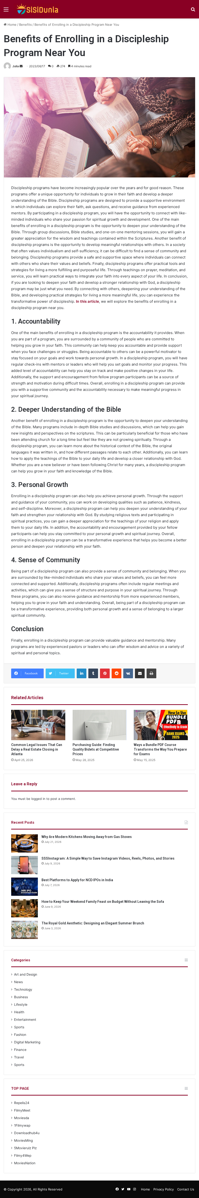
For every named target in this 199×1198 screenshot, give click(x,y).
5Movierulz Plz (25, 1148)
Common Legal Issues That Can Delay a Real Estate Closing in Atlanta (36, 749)
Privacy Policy (163, 1189)
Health (19, 1012)
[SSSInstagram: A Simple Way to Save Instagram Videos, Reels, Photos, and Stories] (24, 865)
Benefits (25, 24)
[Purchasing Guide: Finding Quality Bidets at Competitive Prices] (100, 725)
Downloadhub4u (27, 1133)
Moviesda (21, 1118)
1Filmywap (22, 1125)
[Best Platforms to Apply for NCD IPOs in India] (24, 887)
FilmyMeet (22, 1110)
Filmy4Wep (22, 1155)
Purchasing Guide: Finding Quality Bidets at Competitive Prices (96, 749)
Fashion (20, 1035)
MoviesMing (23, 1140)
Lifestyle (20, 1004)
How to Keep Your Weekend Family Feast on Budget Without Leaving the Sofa (102, 902)
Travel (19, 1057)
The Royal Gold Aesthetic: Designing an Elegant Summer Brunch (92, 923)
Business (21, 997)
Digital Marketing (27, 1042)
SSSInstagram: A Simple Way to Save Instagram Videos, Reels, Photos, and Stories (107, 858)
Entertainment (25, 1020)
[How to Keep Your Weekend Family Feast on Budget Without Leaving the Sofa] (24, 908)
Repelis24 (21, 1103)
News (18, 982)
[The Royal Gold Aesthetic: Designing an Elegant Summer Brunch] (24, 930)
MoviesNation (24, 1163)
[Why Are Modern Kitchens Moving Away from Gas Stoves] (24, 843)
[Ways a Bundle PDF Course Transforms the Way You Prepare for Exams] (161, 725)
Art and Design (25, 974)
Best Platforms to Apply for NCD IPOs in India (77, 880)
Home (12, 24)
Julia (15, 66)
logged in (38, 799)
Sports (19, 1027)
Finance (20, 1050)
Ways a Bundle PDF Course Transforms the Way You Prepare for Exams (160, 749)
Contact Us (185, 1189)
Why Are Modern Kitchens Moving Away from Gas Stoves (86, 837)
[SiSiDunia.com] (37, 9)
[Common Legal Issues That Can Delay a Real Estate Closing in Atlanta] (38, 725)
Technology (23, 989)
